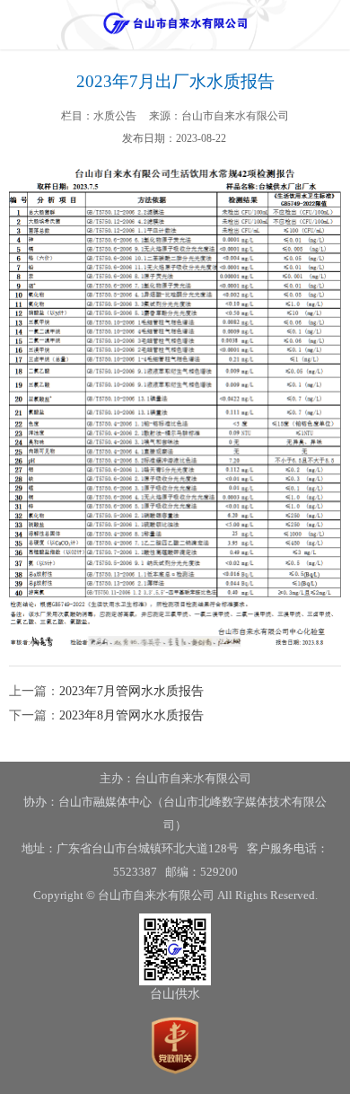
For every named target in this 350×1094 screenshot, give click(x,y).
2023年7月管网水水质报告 (131, 691)
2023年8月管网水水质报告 (131, 715)
